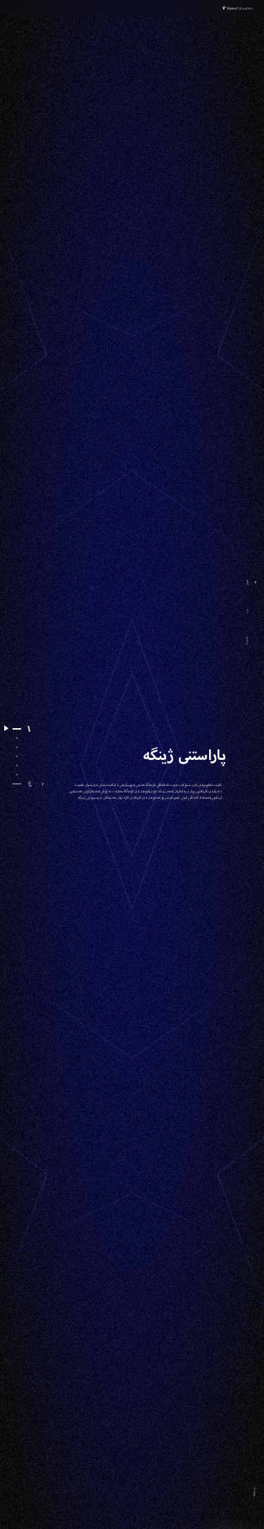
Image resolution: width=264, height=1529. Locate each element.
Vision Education (237, 8)
